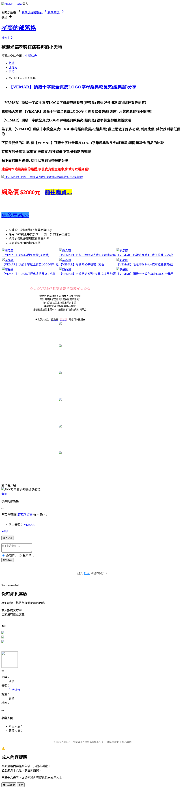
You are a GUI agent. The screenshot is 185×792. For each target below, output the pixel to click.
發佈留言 (7, 560)
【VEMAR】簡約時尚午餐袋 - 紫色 (81, 264)
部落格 (13, 67)
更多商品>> (15, 215)
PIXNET (65, 742)
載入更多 (7, 538)
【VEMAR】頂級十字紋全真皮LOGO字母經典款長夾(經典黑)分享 (72, 87)
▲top (4, 531)
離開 (20, 785)
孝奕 (4, 494)
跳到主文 (7, 38)
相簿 (11, 63)
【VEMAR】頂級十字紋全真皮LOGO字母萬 (87, 255)
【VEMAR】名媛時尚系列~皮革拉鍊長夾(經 (145, 264)
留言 (30, 514)
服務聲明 (127, 742)
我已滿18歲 (9, 785)
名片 (11, 71)
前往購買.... (58, 192)
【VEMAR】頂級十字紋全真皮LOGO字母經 (30, 264)
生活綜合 (31, 55)
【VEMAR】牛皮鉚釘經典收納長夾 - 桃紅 (28, 273)
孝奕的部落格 (18, 28)
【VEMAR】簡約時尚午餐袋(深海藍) (25, 255)
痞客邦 (21, 514)
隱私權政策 (113, 742)
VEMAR (29, 524)
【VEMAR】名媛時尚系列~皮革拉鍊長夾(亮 (145, 255)
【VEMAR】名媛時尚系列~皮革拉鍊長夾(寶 (87, 273)
